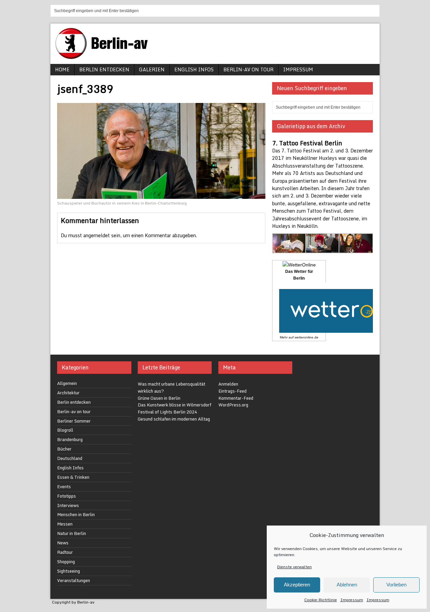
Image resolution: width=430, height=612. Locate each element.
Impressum (351, 600)
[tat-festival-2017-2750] (356, 249)
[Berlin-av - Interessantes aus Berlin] (104, 57)
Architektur (68, 392)
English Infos (194, 69)
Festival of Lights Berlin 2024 (167, 412)
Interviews (68, 505)
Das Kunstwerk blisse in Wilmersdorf (174, 404)
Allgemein (67, 383)
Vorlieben (396, 584)
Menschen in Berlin (76, 514)
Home (62, 69)
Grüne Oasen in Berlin (159, 398)
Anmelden (228, 384)
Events (64, 486)
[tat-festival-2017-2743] (322, 249)
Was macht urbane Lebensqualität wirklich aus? (171, 387)
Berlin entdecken (104, 69)
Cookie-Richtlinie (320, 600)
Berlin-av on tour (248, 69)
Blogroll (65, 430)
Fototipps (66, 496)
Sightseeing (68, 571)
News (63, 542)
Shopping (66, 561)
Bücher (64, 449)
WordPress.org (233, 404)
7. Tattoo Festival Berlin (307, 143)
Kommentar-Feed (235, 398)
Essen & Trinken (73, 477)
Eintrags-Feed (232, 391)
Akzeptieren (297, 584)
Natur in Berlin (71, 533)
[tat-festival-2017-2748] (289, 249)
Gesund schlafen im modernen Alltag (174, 419)
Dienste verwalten (294, 567)
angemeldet (96, 235)
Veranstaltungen (73, 580)
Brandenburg (70, 439)
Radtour (65, 552)
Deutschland (69, 458)
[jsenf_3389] (161, 195)
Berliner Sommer (74, 421)
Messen (65, 524)
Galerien (152, 69)
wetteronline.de (306, 337)
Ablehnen (347, 584)
